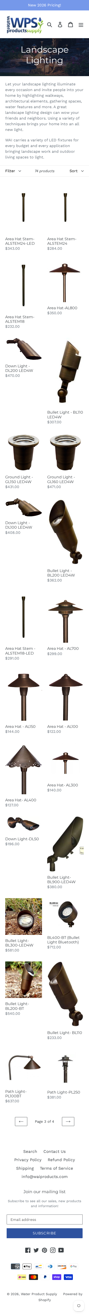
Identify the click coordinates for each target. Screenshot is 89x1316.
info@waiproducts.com (45, 1176)
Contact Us (54, 1151)
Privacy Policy (28, 1159)
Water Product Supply (39, 1294)
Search (30, 1151)
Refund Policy (61, 1159)
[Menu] (81, 24)
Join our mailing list (44, 1191)
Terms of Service (56, 1168)
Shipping (25, 1168)
